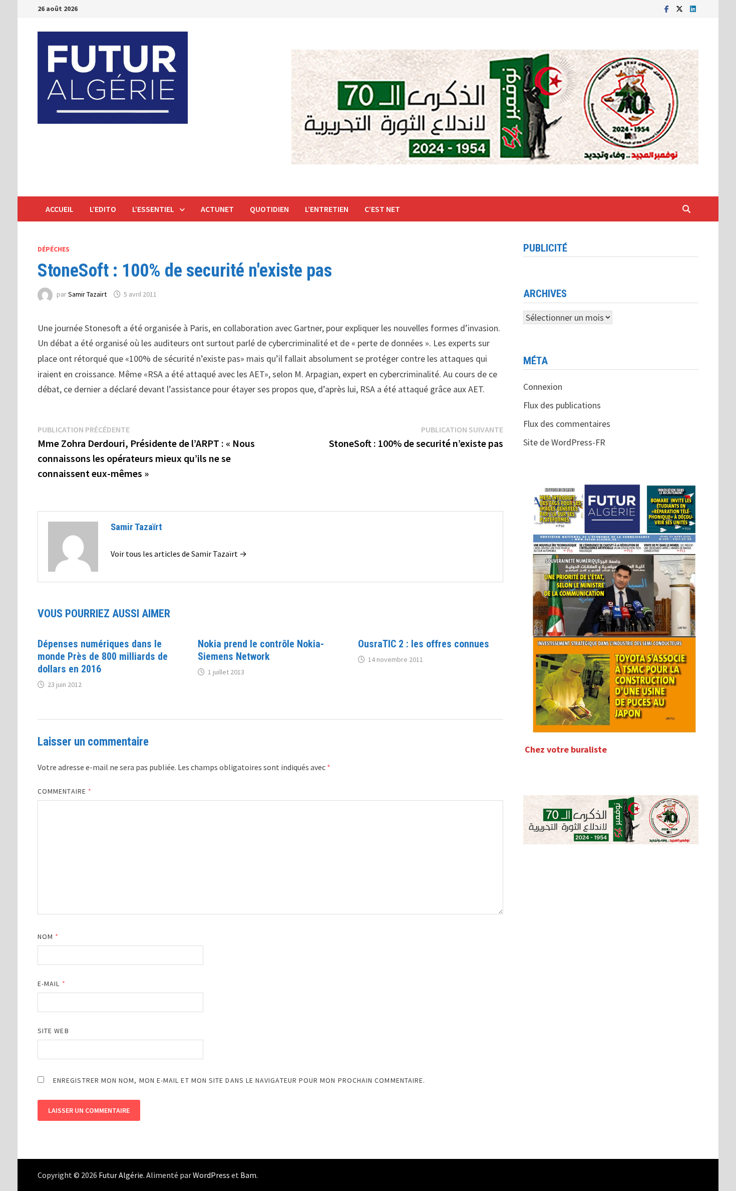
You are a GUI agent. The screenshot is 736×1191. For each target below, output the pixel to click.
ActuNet (217, 209)
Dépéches (54, 249)
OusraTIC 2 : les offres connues (423, 644)
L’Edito (103, 209)
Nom (48, 936)
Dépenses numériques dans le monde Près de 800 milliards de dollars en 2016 (103, 656)
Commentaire (65, 791)
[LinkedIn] (692, 8)
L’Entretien (326, 209)
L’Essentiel (153, 209)
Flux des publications (562, 405)
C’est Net (382, 209)
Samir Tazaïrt (87, 294)
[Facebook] (667, 8)
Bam (248, 1175)
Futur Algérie (121, 1175)
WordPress (211, 1175)
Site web (53, 1030)
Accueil (60, 209)
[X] (680, 8)
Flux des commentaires (566, 423)
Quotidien (269, 209)
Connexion (542, 386)
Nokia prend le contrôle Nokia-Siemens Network (261, 650)
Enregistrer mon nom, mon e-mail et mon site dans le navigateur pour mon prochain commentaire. (239, 1080)
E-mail (52, 983)
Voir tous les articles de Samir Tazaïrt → (179, 554)
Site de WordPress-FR (564, 442)
